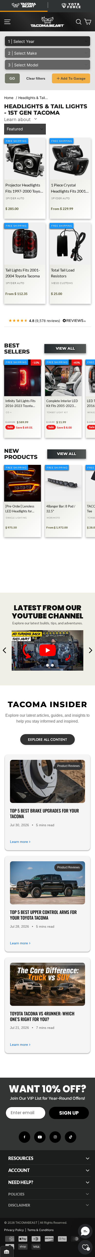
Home (8, 98)
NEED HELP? (20, 1182)
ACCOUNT (19, 1170)
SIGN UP (69, 1112)
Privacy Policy (14, 1230)
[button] (85, 1231)
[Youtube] (40, 1137)
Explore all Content (47, 739)
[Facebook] (24, 1137)
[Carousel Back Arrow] (5, 650)
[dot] (42, 665)
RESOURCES (20, 1158)
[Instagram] (55, 1137)
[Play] (47, 650)
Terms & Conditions (40, 1230)
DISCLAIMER (19, 1205)
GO (12, 78)
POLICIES (16, 1194)
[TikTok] (70, 1137)
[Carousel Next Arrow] (90, 650)
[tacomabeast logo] (47, 21)
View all (65, 348)
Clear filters (35, 78)
